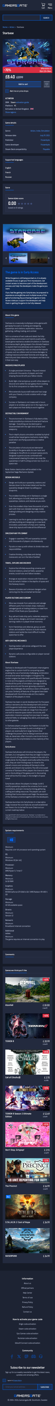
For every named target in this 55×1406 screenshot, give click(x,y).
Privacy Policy (27, 1302)
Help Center (27, 1293)
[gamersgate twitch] (26, 1356)
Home (5, 27)
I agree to (14, 1380)
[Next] (49, 258)
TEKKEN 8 (9, 1041)
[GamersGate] (27, 1397)
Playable (46, 149)
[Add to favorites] (47, 84)
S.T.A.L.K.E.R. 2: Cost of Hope (17, 1222)
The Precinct (11, 1186)
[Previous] (6, 258)
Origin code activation (27, 1324)
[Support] (40, 1356)
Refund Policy (27, 1307)
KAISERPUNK (11, 1255)
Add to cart (23, 84)
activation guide (22, 102)
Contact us (27, 1311)
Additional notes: (9, 932)
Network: (9, 920)
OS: (6, 854)
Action (12, 27)
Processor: (9, 865)
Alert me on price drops (19, 91)
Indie (38, 131)
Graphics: (9, 886)
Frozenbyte (45, 140)
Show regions (10, 112)
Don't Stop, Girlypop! (14, 1149)
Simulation (45, 131)
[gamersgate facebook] (11, 1356)
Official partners (27, 1288)
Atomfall (9, 1005)
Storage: (8, 899)
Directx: (8, 909)
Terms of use (28, 1297)
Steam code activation (27, 1328)
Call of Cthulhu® (12, 1077)
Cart (43, 8)
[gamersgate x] (19, 1356)
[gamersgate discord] (33, 1356)
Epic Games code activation (27, 1333)
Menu (50, 8)
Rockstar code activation (27, 1338)
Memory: (9, 875)
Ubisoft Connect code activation (27, 1343)
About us (27, 1283)
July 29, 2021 (45, 135)
